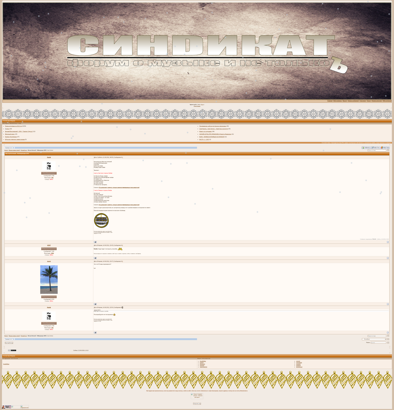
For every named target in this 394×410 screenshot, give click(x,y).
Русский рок (24, 150)
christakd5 (299, 362)
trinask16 (202, 364)
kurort (49, 261)
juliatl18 (298, 365)
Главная (330, 100)
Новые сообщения (353, 100)
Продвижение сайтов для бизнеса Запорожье (212, 126)
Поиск (369, 100)
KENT (49, 245)
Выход (345, 100)
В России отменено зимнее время (15, 139)
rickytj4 (298, 361)
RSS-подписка (387, 100)
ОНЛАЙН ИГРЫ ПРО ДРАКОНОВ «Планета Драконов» (215, 134)
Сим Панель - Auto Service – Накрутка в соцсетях (213, 129)
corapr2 (298, 364)
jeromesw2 (299, 367)
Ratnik (49, 157)
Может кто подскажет (205, 131)
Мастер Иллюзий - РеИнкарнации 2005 (37, 150)
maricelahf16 (203, 367)
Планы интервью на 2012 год (13, 126)
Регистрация (197, 106)
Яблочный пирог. (10, 134)
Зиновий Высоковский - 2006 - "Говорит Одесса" (19, 131)
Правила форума (377, 100)
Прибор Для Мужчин (11, 137)
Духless (7, 129)
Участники (363, 100)
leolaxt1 (202, 365)
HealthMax (6, 364)
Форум (6, 150)
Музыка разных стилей (14, 150)
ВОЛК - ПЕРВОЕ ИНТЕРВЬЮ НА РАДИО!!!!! (211, 137)
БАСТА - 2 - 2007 (204, 139)
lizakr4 (202, 362)
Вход (202, 104)
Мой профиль (338, 100)
